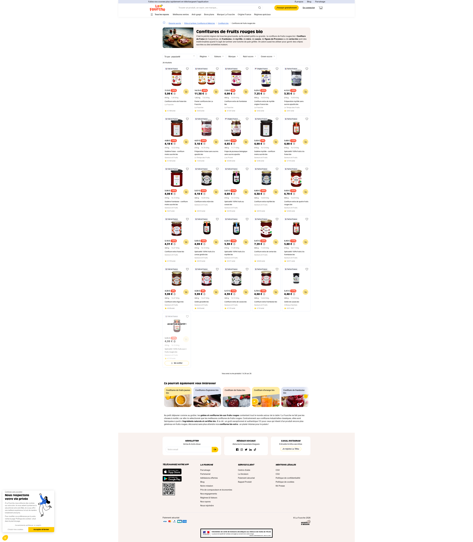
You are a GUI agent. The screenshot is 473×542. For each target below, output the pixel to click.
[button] (306, 396)
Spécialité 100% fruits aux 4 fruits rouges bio (175, 350)
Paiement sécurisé (246, 478)
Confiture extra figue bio (174, 302)
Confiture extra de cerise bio (265, 252)
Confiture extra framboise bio (265, 302)
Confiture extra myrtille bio (264, 202)
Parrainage (320, 2)
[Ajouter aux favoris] (187, 68)
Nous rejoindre (207, 506)
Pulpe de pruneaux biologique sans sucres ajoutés (235, 153)
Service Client (246, 464)
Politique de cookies (285, 482)
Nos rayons (205, 502)
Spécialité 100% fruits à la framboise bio (294, 253)
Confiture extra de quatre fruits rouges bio (296, 203)
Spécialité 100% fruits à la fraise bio (294, 153)
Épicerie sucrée (175, 23)
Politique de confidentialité (288, 478)
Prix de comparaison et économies (216, 490)
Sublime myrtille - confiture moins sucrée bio (264, 153)
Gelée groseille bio (201, 302)
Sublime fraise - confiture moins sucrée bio (174, 153)
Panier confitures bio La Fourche (203, 103)
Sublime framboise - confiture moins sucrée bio (176, 203)
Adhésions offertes (209, 478)
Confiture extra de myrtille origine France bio (264, 103)
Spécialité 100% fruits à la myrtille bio (234, 253)
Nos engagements (208, 494)
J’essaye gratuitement (286, 8)
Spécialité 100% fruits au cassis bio (234, 203)
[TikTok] (255, 449)
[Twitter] (246, 449)
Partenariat (205, 474)
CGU (278, 474)
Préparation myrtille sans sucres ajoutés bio (294, 103)
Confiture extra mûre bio (203, 202)
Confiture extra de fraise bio (175, 101)
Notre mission (206, 486)
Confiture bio (223, 23)
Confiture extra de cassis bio (235, 302)
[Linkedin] (250, 449)
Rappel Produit (245, 482)
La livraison (243, 474)
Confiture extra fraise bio (174, 252)
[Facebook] (237, 449)
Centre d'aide (244, 470)
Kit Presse (280, 486)
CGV (278, 470)
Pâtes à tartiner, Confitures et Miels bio (199, 23)
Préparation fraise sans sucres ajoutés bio (206, 153)
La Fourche (206, 464)
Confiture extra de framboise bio (235, 103)
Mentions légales (286, 464)
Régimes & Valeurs (208, 498)
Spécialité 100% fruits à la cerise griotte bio (204, 253)
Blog (309, 2)
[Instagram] (241, 449)
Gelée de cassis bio (291, 302)
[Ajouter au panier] (186, 91)
